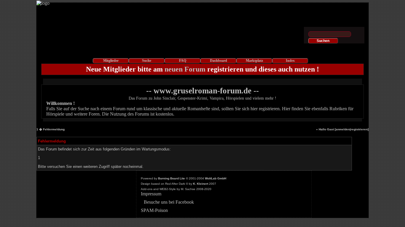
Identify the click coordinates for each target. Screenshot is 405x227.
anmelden (343, 129)
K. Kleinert (200, 183)
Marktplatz (254, 61)
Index (290, 61)
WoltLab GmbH (215, 178)
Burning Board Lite (171, 178)
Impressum (151, 193)
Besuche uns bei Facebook (169, 202)
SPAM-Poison (154, 210)
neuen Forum (185, 69)
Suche (146, 61)
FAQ (182, 61)
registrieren (359, 129)
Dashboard (218, 61)
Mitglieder (111, 61)
